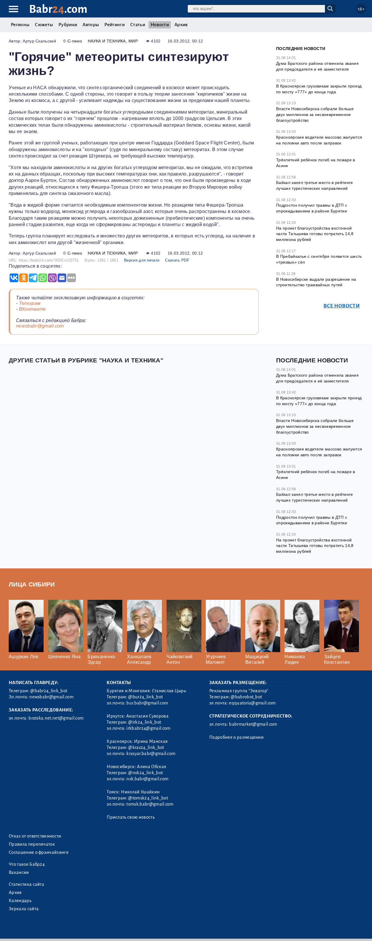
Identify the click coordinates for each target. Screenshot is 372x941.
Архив (181, 24)
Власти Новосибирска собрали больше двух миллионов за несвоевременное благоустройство (315, 114)
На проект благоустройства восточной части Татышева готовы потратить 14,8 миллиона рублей (315, 234)
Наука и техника (107, 41)
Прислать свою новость (131, 817)
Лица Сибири (32, 584)
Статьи (137, 24)
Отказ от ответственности (35, 836)
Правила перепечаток (32, 844)
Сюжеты (44, 24)
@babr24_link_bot (48, 690)
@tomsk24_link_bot (148, 798)
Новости (160, 24)
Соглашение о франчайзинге (39, 852)
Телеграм (30, 303)
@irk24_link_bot (144, 722)
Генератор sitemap (141, 929)
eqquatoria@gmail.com (252, 703)
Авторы (91, 24)
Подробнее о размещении (236, 737)
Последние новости (300, 48)
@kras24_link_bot (146, 747)
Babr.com (58, 9)
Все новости (341, 306)
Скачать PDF (177, 260)
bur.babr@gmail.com (147, 703)
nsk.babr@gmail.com (147, 779)
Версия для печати (141, 260)
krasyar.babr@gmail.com (150, 753)
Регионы (20, 24)
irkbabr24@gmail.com (148, 728)
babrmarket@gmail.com (253, 724)
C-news (74, 41)
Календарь (20, 900)
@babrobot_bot (246, 697)
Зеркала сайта (24, 908)
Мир (133, 41)
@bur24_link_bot (145, 697)
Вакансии (19, 872)
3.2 (44, 929)
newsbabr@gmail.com (40, 325)
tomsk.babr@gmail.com (149, 804)
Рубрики (67, 24)
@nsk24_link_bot (145, 772)
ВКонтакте (32, 309)
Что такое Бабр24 (27, 864)
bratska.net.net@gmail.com (55, 718)
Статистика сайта (26, 884)
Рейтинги (114, 24)
